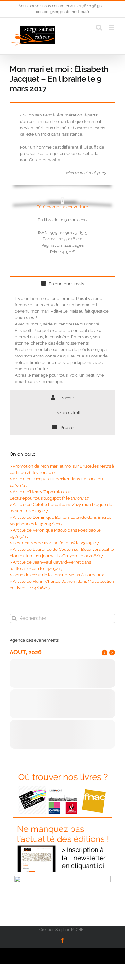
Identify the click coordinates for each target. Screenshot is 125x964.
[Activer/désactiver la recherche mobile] (99, 27)
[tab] (62, 283)
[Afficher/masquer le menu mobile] (112, 27)
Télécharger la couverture (62, 207)
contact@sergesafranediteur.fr (62, 12)
